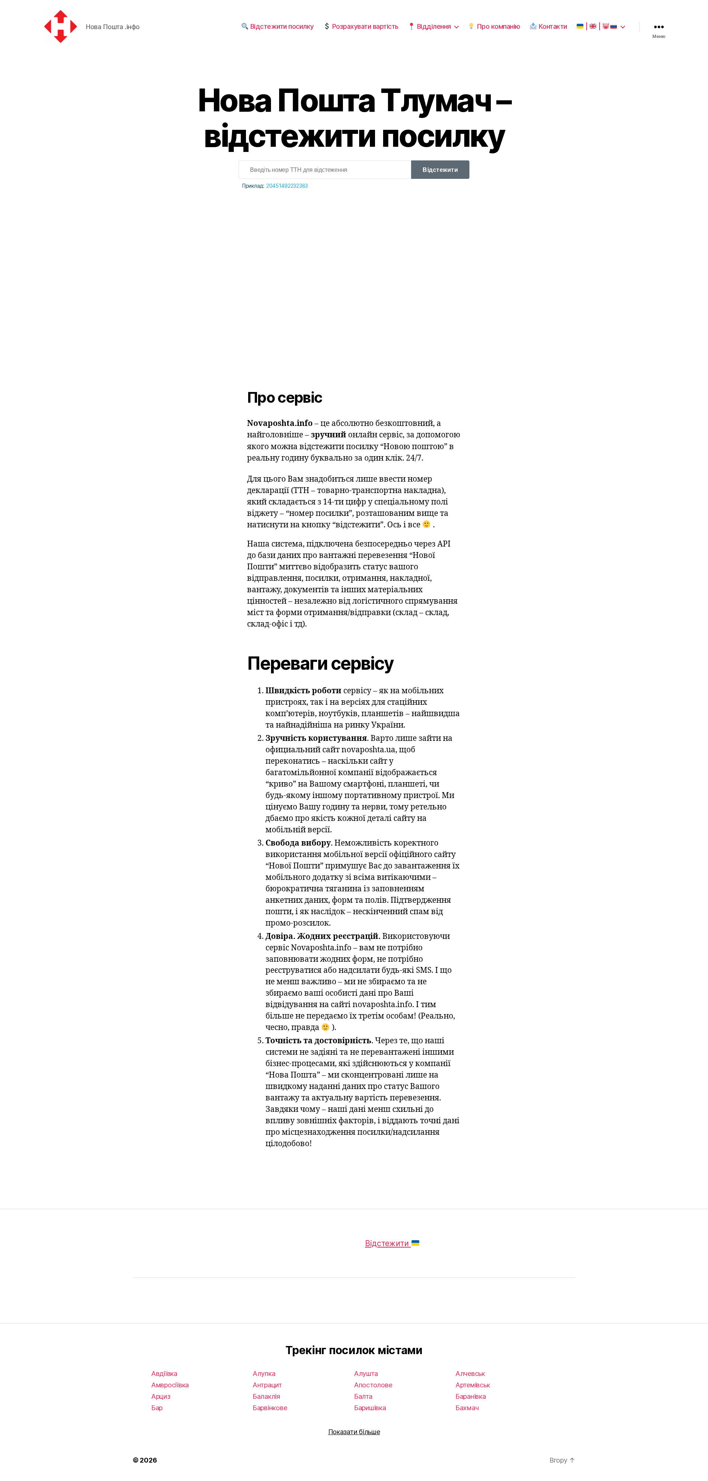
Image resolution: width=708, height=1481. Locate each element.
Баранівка (470, 1396)
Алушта (366, 1373)
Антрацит (267, 1385)
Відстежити (440, 170)
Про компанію (497, 26)
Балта (363, 1396)
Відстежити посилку (281, 26)
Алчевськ (470, 1373)
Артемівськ (472, 1385)
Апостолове (373, 1385)
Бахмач (467, 1408)
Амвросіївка (170, 1385)
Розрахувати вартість (364, 26)
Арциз (160, 1396)
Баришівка (370, 1408)
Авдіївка (164, 1373)
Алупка (264, 1373)
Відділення (433, 26)
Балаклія (266, 1396)
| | (593, 26)
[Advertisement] (354, 271)
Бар (157, 1408)
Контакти (552, 26)
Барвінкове (270, 1408)
